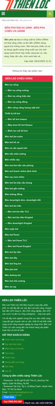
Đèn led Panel (12, 234)
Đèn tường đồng (13, 194)
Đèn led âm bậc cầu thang (18, 182)
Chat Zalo (9, 397)
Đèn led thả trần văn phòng (19, 165)
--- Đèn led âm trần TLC (17, 211)
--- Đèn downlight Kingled (18, 223)
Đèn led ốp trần (13, 252)
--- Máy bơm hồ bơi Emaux (19, 125)
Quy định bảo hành (13, 344)
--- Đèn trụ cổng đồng (16, 102)
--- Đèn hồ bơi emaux (16, 119)
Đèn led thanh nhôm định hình (21, 171)
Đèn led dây (11, 258)
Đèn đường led (13, 275)
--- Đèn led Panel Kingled (18, 246)
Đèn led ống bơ (13, 263)
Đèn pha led (11, 269)
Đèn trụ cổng (11, 84)
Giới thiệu (9, 366)
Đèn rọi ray (10, 286)
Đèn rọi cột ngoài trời (16, 148)
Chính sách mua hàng (14, 340)
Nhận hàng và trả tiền (14, 348)
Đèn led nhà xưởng (15, 281)
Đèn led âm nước (14, 136)
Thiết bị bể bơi (12, 113)
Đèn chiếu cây (12, 159)
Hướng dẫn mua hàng (14, 362)
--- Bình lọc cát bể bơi (16, 131)
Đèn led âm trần (13, 206)
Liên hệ (8, 371)
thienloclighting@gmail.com (21, 392)
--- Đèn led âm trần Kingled (19, 217)
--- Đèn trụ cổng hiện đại (17, 96)
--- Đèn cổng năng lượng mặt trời (22, 107)
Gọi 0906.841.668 (13, 401)
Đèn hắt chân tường (15, 154)
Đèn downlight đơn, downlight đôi (23, 200)
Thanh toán (10, 357)
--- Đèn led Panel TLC (16, 240)
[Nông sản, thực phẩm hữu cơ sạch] (27, 5)
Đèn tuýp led (11, 229)
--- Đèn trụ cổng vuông (17, 90)
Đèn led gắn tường (15, 188)
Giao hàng (9, 353)
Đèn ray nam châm (14, 177)
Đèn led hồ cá (12, 142)
